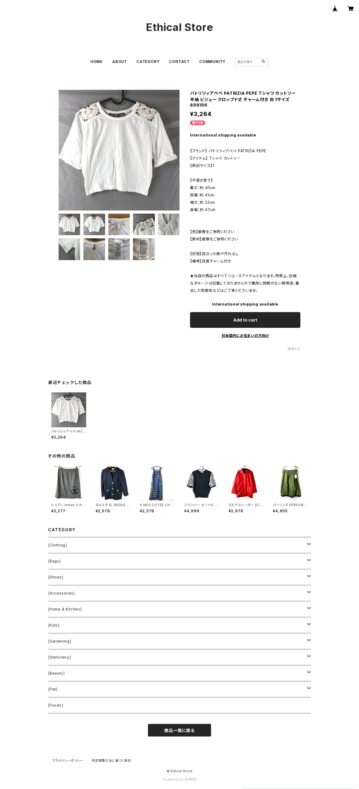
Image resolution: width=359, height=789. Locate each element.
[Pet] (53, 689)
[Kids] (54, 625)
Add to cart (245, 320)
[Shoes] (56, 577)
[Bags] (54, 561)
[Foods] (55, 705)
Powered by (174, 779)
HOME (96, 61)
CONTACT (179, 61)
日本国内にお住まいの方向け (245, 335)
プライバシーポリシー (67, 760)
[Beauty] (56, 673)
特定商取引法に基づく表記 (111, 760)
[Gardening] (59, 641)
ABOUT (119, 61)
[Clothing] (57, 545)
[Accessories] (61, 593)
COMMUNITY (212, 61)
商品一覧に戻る (179, 730)
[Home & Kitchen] (65, 609)
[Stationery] (59, 657)
